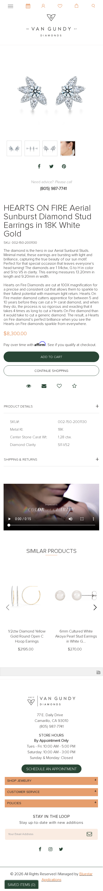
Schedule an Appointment (51, 769)
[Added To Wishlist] (59, 386)
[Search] (94, 2)
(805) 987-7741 (53, 189)
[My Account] (44, 2)
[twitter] (61, 849)
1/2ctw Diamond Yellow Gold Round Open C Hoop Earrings (27, 636)
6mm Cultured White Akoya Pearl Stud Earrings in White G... (76, 636)
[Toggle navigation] (10, 5)
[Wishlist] (60, 2)
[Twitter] (51, 166)
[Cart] (77, 2)
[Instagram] (50, 849)
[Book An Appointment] (28, 3)
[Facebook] (39, 166)
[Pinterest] (64, 166)
